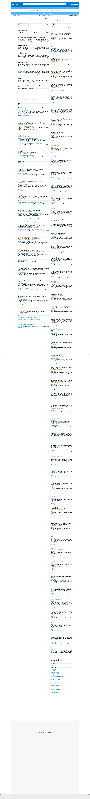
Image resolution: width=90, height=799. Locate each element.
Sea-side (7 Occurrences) (55, 679)
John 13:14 (53, 159)
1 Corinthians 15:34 (54, 358)
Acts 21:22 (53, 217)
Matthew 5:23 (53, 32)
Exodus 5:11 (53, 624)
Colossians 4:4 (53, 416)
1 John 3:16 (53, 556)
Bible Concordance (21, 326)
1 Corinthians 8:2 (54, 333)
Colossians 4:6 (53, 420)
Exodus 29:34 (53, 649)
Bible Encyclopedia (36, 326)
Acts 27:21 (53, 255)
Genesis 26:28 (53, 587)
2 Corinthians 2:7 (54, 371)
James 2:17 (27, 57)
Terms (61, 20)
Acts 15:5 (52, 183)
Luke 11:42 (53, 95)
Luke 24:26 (53, 135)
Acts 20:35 (53, 202)
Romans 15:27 (53, 297)
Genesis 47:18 (53, 607)
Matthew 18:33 (53, 37)
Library (53, 20)
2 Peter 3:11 (53, 544)
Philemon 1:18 (53, 487)
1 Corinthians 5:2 (54, 305)
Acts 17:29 (53, 190)
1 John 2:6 (52, 551)
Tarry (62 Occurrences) (55, 673)
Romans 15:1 (53, 292)
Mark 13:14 (53, 82)
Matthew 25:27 (53, 57)
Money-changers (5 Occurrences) (57, 676)
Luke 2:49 (52, 89)
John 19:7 (52, 164)
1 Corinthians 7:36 (54, 325)
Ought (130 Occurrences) (55, 685)
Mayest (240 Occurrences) (55, 689)
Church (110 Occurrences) (55, 691)
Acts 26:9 (52, 250)
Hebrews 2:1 (53, 492)
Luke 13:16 (53, 116)
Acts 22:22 (53, 223)
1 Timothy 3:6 (53, 444)
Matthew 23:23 (53, 48)
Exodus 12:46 (53, 636)
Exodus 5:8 (53, 616)
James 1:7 (53, 511)
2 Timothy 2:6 (53, 464)
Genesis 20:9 (53, 579)
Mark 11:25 (30, 74)
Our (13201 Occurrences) (55, 670)
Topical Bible (43, 326)
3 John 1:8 (52, 568)
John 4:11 (28, 68)
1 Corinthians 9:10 (54, 338)
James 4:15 (53, 527)
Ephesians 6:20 (53, 410)
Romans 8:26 (53, 276)
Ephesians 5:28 (53, 404)
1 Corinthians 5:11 (54, 316)
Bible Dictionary (29, 326)
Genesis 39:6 (53, 601)
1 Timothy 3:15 (53, 450)
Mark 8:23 (52, 68)
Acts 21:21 (53, 210)
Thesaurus (43, 20)
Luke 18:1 (36, 36)
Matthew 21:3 (53, 42)
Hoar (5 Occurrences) (54, 680)
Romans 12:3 (53, 284)
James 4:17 (53, 532)
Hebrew (50, 20)
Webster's (33, 20)
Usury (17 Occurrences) (55, 669)
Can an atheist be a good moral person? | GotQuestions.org (28, 321)
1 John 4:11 (53, 563)
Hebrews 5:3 (53, 498)
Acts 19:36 (53, 197)
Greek (47, 20)
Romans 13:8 (33, 41)
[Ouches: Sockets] (1, 356)
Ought (52, 665)
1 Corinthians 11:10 (54, 353)
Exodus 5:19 (53, 629)
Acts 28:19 (53, 263)
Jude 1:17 (52, 574)
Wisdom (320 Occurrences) (56, 692)
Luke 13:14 (53, 108)
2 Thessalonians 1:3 (54, 432)
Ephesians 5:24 (53, 398)
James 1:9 (53, 516)
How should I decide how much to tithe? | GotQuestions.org (28, 317)
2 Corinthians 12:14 (54, 384)
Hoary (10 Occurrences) (55, 682)
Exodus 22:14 (53, 642)
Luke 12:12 (53, 102)
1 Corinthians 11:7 (54, 346)
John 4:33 (52, 147)
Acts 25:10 (53, 236)
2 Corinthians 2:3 (54, 363)
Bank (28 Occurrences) (55, 683)
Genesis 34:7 (53, 593)
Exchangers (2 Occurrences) (56, 675)
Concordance (38, 20)
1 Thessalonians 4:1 (54, 425)
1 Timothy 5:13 (53, 458)
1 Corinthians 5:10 (54, 310)
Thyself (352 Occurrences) (55, 686)
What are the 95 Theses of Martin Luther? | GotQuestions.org (29, 319)
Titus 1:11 (52, 475)
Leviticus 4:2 (53, 655)
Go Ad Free (2, 794)
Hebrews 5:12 (53, 503)
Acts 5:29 (52, 177)
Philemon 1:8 (53, 482)
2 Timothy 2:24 (53, 470)
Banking (52, 678)
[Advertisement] (45, 714)
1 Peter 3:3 (53, 538)
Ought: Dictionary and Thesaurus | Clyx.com (26, 324)
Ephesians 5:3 (53, 392)
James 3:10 (53, 522)
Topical (16, 15)
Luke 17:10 (53, 123)
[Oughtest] (88, 356)
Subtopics (57, 20)
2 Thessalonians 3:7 (54, 438)
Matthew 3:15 (53, 26)
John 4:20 (52, 140)
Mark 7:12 (52, 63)
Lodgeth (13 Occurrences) (55, 672)
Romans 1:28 (53, 270)
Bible (13, 15)
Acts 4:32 (52, 169)
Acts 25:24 (53, 242)
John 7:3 (52, 152)
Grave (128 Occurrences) (55, 688)
